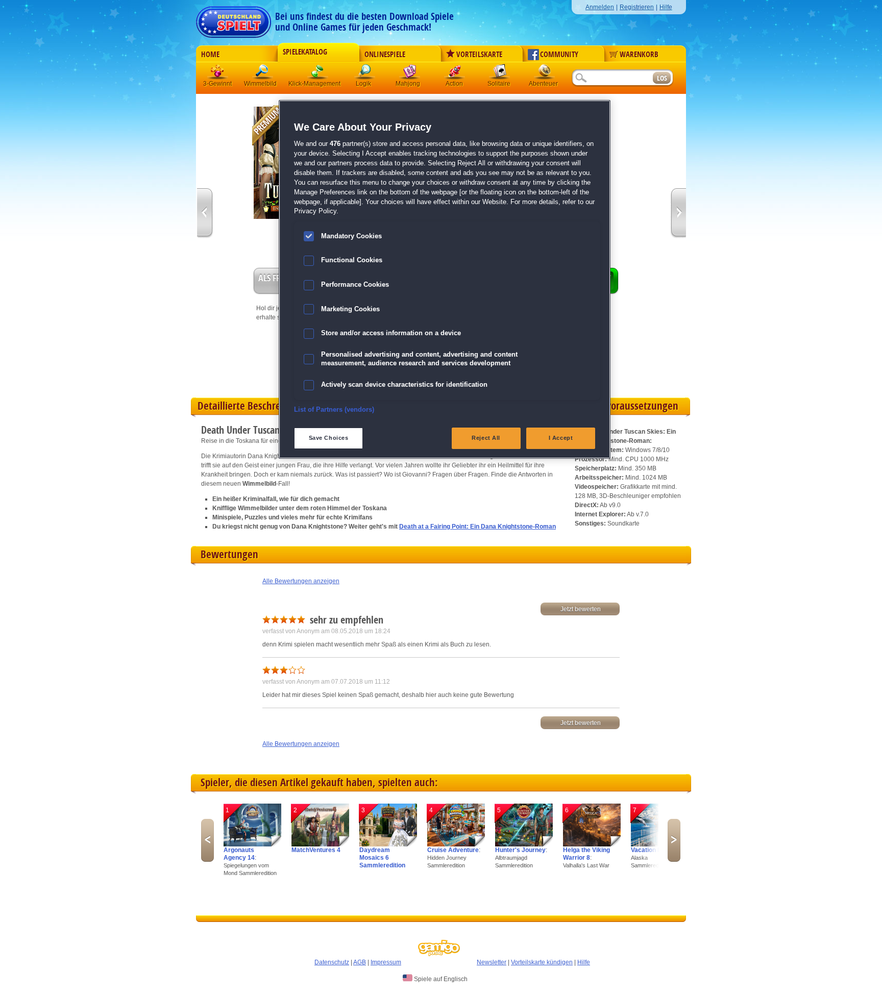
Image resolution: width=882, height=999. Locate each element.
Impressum (386, 962)
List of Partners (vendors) (334, 409)
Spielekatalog (305, 52)
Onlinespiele (384, 54)
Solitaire (500, 74)
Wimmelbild (263, 74)
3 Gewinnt (218, 74)
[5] (524, 844)
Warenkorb (639, 54)
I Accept (561, 438)
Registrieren (637, 7)
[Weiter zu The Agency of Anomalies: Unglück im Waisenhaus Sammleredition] (205, 213)
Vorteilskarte (479, 54)
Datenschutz (331, 962)
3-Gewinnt (217, 83)
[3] (388, 844)
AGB (359, 962)
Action (455, 74)
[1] (252, 844)
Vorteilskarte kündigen (542, 962)
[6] (592, 844)
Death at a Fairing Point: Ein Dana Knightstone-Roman (477, 526)
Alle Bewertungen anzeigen (300, 581)
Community (559, 54)
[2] (320, 844)
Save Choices (329, 438)
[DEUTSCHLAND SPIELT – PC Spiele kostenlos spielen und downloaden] (233, 19)
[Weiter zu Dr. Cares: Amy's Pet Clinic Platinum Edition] (678, 213)
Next (674, 840)
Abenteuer (544, 74)
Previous (207, 840)
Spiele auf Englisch (440, 979)
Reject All (486, 438)
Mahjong (410, 74)
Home (210, 54)
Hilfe (665, 7)
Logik (365, 74)
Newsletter (491, 962)
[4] (456, 844)
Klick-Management (318, 74)
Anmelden (599, 7)
